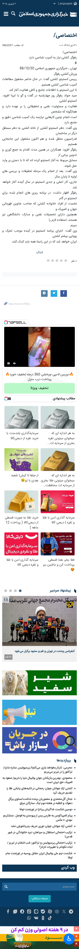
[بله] (43, 912)
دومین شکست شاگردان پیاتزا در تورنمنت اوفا (46, 809)
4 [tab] (5, 590)
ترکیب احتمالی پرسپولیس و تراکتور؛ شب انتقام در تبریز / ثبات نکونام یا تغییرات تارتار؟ (39, 845)
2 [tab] (15, 590)
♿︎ (69, 939)
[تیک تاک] (50, 918)
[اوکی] (43, 918)
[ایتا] (29, 912)
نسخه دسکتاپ (39, 898)
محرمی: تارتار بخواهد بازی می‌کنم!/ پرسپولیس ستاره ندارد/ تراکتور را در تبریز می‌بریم (37, 769)
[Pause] (8, 363)
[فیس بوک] (8, 912)
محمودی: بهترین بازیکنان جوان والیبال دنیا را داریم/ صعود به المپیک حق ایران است (37, 780)
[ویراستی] (15, 912)
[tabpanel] (39, 629)
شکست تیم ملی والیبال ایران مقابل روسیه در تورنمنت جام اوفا (38, 855)
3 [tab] (10, 590)
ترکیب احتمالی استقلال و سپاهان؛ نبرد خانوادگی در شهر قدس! (40, 834)
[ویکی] (36, 918)
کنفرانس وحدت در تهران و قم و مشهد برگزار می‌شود (45, 651)
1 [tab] (20, 590)
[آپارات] (50, 912)
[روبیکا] (57, 912)
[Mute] (14, 363)
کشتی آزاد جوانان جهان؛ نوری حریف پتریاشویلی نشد (41, 826)
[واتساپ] (29, 918)
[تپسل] (6, 322)
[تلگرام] (71, 912)
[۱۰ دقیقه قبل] (39, 621)
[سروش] (22, 912)
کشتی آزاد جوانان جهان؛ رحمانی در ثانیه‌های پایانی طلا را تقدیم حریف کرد (39, 790)
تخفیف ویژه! (39, 388)
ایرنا (43, 14)
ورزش (39, 252)
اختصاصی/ (65, 35)
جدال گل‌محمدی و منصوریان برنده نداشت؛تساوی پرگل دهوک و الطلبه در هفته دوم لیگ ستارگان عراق (40, 801)
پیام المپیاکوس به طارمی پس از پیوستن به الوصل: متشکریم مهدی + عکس (37, 817)
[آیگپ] (36, 912)
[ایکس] (64, 912)
